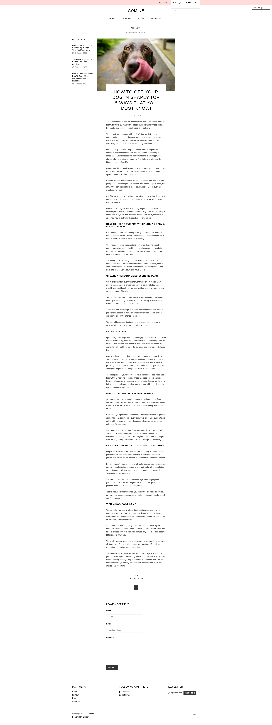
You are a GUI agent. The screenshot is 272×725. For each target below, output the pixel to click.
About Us (156, 18)
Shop (112, 18)
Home (128, 32)
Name (108, 610)
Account (164, 3)
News (134, 32)
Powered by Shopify (80, 717)
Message (110, 637)
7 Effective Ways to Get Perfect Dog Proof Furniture (82, 61)
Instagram (125, 695)
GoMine (91, 714)
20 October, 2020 (79, 53)
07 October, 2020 (79, 67)
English (194, 714)
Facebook (125, 692)
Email (108, 624)
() (177, 3)
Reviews (126, 18)
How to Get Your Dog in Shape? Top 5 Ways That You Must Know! (82, 47)
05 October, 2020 (79, 84)
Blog (141, 18)
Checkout (191, 3)
